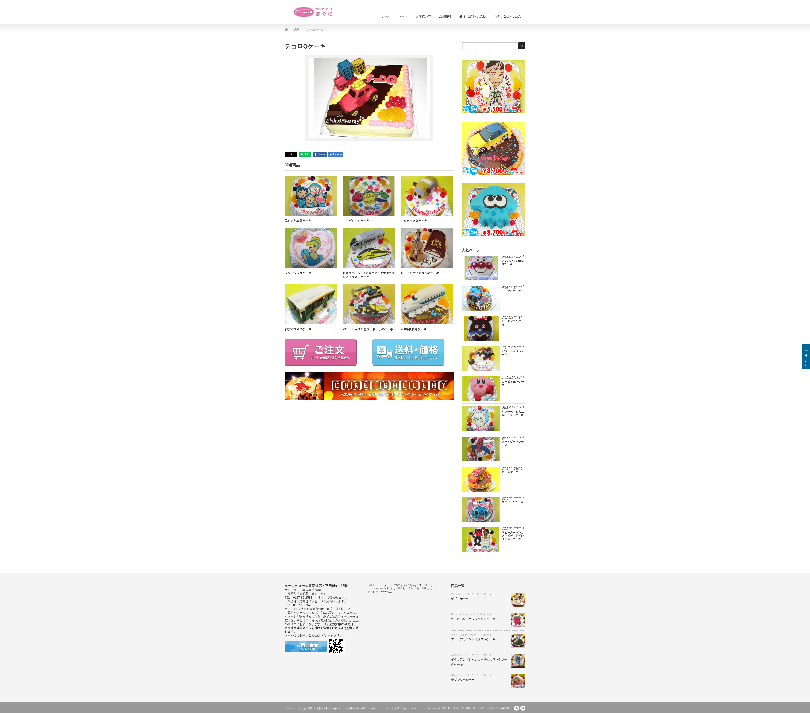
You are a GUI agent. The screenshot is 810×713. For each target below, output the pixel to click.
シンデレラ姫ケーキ (298, 273)
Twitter (522, 708)
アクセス (374, 708)
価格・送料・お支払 (472, 16)
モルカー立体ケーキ (414, 220)
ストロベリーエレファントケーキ (473, 619)
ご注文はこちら (806, 356)
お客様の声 (423, 16)
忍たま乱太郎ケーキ (298, 220)
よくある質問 (305, 708)
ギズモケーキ (460, 598)
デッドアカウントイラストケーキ (473, 639)
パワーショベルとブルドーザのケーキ (368, 329)
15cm (454, 594)
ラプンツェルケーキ (464, 679)
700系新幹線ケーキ (414, 329)
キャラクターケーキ (468, 594)
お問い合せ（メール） (406, 708)
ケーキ (403, 16)
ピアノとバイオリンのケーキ (420, 273)
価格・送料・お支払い (328, 708)
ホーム (385, 16)
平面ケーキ (486, 594)
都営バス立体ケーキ (298, 329)
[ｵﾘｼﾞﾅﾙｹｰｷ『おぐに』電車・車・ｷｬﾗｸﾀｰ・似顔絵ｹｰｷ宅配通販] (313, 12)
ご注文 (386, 708)
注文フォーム (341, 616)
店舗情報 (445, 16)
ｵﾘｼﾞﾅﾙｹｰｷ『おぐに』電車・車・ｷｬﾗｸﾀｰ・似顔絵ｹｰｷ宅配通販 (475, 708)
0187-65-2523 (302, 597)
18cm (454, 614)
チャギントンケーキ (356, 220)
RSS (516, 708)
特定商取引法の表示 (354, 708)
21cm (454, 655)
